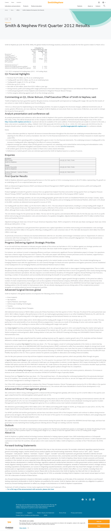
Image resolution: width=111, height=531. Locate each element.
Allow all (99, 521)
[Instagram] (90, 500)
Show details (22, 528)
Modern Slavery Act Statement (45, 513)
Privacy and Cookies (76, 513)
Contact (98, 6)
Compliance (19, 513)
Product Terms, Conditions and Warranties (27, 515)
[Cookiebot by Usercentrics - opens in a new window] (9, 528)
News (12, 2)
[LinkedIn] (94, 500)
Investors (19, 2)
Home (6, 10)
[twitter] (86, 500)
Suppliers (29, 513)
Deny (98, 526)
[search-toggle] (104, 7)
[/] (23, 500)
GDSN (45, 515)
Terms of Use (62, 513)
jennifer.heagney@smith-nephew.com (73, 126)
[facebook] (83, 500)
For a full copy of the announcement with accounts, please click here (30, 489)
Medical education (36, 6)
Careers (7, 2)
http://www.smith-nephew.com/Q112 (18, 122)
